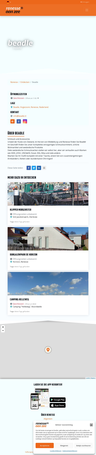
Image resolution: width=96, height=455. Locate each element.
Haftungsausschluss (32, 452)
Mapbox (93, 378)
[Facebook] (19, 121)
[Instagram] (25, 121)
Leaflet (88, 378)
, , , (30, 107)
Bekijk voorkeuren (83, 445)
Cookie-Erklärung (55, 451)
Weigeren (64, 445)
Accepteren (44, 445)
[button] (91, 425)
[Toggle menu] (87, 10)
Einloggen (85, 2)
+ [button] (3, 327)
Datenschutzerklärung (70, 451)
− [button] (3, 330)
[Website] (12, 121)
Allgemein (48, 419)
